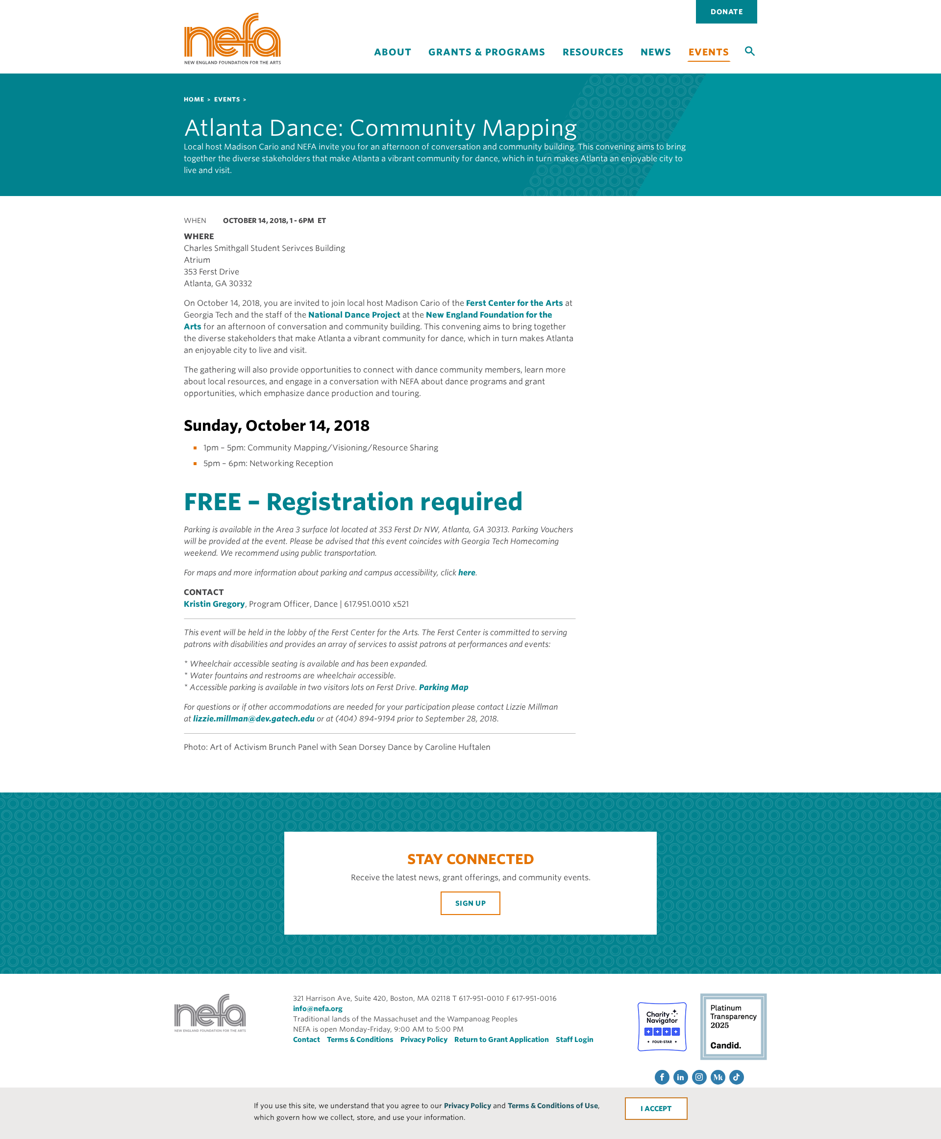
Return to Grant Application (501, 1039)
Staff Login (575, 1039)
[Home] (233, 38)
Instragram (699, 1077)
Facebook (662, 1077)
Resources (593, 52)
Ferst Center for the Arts (514, 303)
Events (709, 52)
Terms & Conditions (360, 1039)
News (656, 52)
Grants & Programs (486, 52)
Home (194, 99)
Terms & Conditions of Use (553, 1106)
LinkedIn (680, 1077)
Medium (718, 1077)
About (393, 52)
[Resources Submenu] (593, 60)
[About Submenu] (392, 60)
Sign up (470, 903)
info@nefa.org (318, 1009)
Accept (658, 1109)
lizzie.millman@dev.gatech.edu (254, 718)
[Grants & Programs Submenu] (487, 60)
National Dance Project (354, 315)
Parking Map (444, 687)
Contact (306, 1039)
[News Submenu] (656, 60)
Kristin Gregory (214, 604)
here (466, 572)
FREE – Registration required (353, 502)
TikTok (736, 1077)
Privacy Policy (467, 1106)
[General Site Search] (750, 50)
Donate (727, 12)
